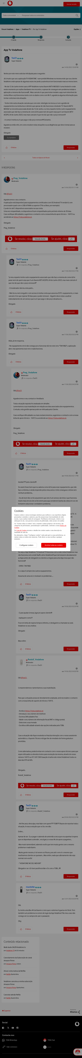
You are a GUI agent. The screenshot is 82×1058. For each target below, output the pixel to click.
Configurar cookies (26, 545)
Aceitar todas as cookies (54, 545)
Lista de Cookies (21, 530)
